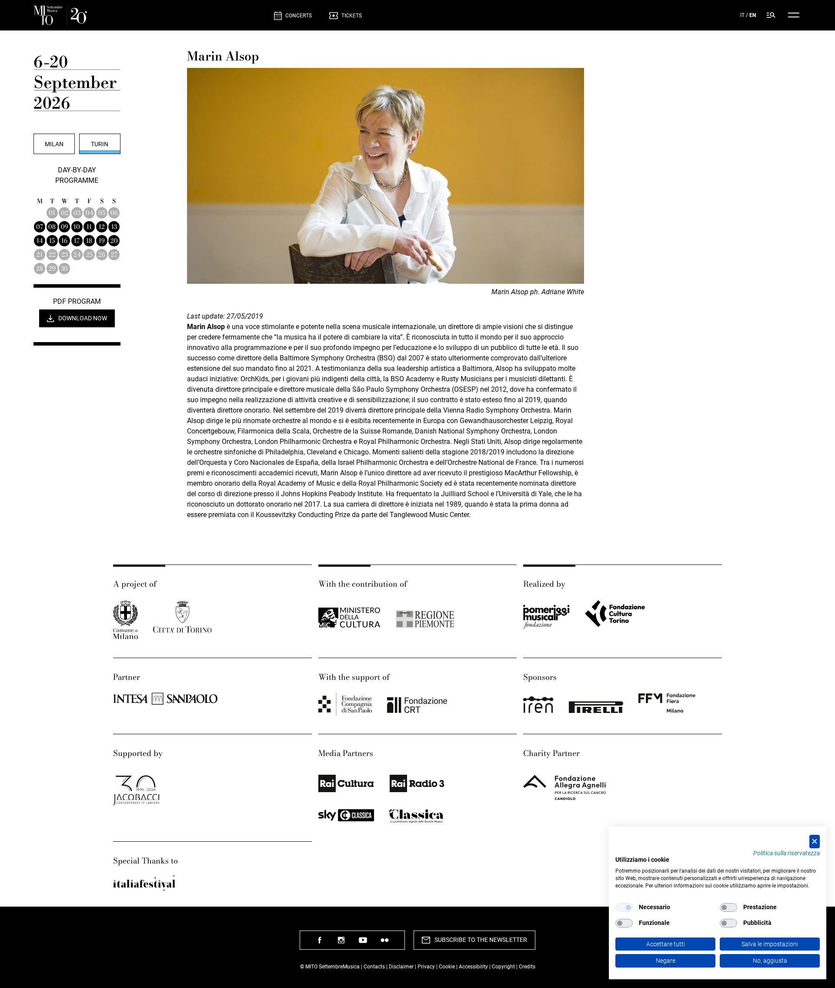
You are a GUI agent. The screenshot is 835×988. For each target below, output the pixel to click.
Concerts (298, 16)
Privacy (426, 967)
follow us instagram (341, 943)
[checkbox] (624, 907)
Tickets (351, 16)
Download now (82, 318)
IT (742, 15)
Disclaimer (401, 967)
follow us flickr (384, 943)
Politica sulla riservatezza (786, 853)
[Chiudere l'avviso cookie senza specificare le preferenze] (814, 841)
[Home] (150, 15)
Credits (527, 967)
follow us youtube (363, 943)
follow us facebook (319, 943)
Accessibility (474, 967)
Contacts (374, 967)
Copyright (503, 967)
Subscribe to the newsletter (480, 939)
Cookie (447, 967)
